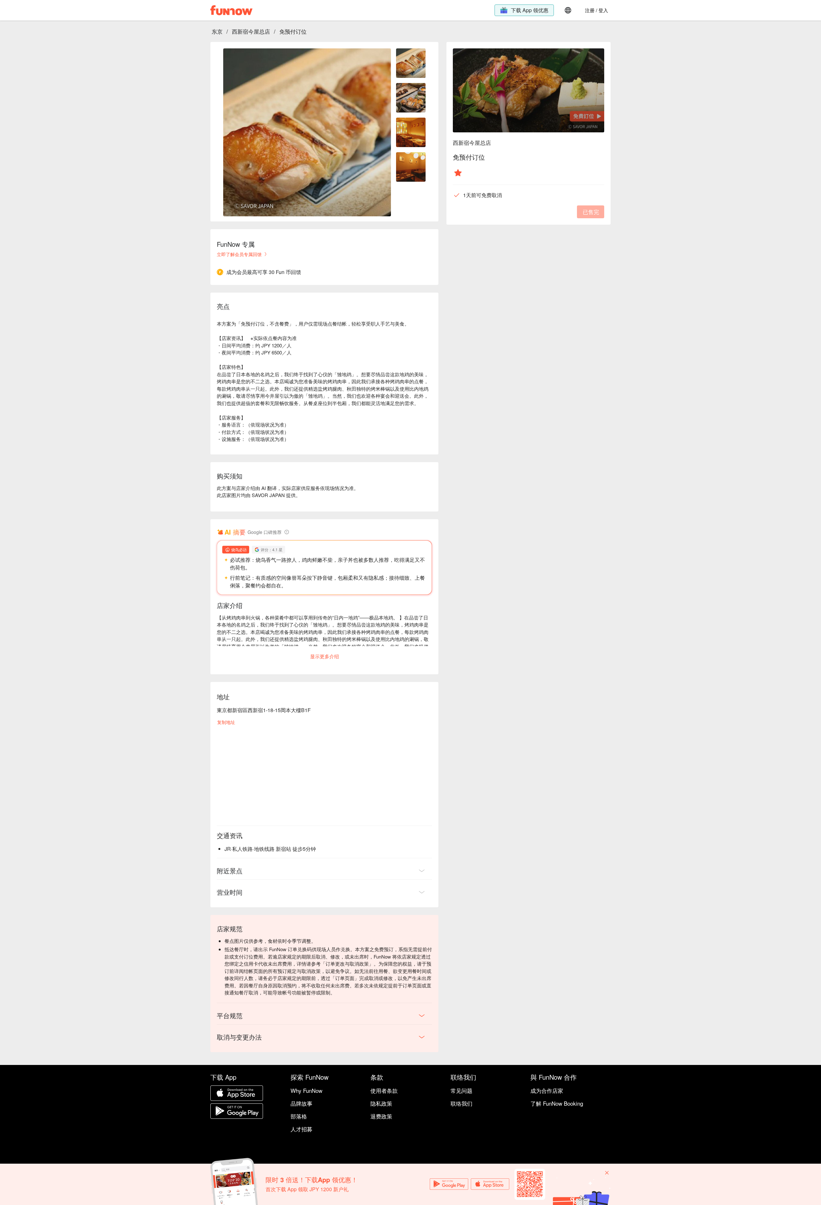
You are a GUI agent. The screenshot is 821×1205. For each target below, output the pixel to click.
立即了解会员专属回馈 (239, 254)
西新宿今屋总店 (251, 31)
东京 (217, 31)
